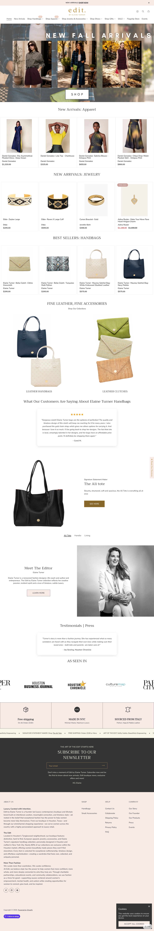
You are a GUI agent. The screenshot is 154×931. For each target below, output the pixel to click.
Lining (87, 519)
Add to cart (19, 200)
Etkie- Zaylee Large (11, 219)
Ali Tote (67, 519)
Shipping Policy (111, 818)
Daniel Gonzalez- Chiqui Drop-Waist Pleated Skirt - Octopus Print (133, 157)
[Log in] (137, 11)
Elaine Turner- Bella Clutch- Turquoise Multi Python (57, 284)
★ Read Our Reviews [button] (152, 468)
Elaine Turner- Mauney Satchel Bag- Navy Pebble (133, 284)
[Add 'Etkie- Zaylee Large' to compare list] (32, 187)
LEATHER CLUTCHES (115, 391)
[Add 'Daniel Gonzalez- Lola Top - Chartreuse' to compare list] (71, 122)
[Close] (149, 906)
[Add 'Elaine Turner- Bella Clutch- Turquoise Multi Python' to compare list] (71, 251)
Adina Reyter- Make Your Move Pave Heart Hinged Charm (133, 220)
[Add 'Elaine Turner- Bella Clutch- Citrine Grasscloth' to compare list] (32, 251)
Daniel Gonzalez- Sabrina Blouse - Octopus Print (93, 157)
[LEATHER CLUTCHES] (115, 351)
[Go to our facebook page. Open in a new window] (6, 890)
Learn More (38, 577)
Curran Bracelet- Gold (89, 219)
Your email (53, 747)
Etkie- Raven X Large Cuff (52, 219)
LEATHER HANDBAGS (39, 391)
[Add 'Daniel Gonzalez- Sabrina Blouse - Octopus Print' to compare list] (110, 122)
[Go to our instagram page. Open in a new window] (11, 890)
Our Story (133, 808)
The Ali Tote (110, 714)
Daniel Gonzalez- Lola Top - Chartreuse (57, 156)
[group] (38, 665)
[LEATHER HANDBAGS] (39, 351)
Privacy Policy (111, 827)
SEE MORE (94, 488)
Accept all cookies (134, 924)
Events (132, 827)
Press (131, 822)
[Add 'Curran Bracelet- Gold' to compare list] (109, 187)
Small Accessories (89, 813)
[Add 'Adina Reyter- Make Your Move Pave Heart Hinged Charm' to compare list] (147, 187)
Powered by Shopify (25, 910)
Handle (77, 519)
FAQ (107, 832)
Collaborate (110, 813)
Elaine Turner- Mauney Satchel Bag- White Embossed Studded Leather (95, 284)
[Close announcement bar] (148, 2)
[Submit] (104, 746)
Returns (108, 822)
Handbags (86, 808)
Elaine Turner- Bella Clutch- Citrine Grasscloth (18, 284)
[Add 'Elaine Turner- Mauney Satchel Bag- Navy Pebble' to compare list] (147, 251)
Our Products (134, 818)
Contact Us (109, 808)
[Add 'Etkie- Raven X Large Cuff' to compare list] (71, 187)
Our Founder (134, 813)
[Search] (143, 11)
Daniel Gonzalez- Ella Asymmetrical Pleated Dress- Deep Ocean (17, 157)
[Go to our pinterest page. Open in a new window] (17, 890)
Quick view (19, 136)
